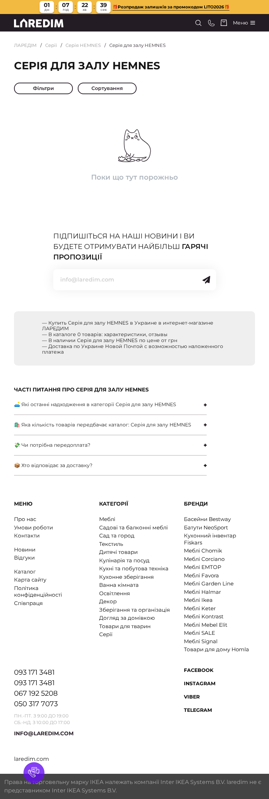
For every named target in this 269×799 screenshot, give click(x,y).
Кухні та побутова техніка (133, 568)
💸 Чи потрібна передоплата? (52, 445)
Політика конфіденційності (38, 591)
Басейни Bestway (207, 519)
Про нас (25, 519)
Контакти (27, 535)
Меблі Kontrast (203, 616)
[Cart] (224, 22)
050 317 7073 (36, 704)
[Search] (198, 23)
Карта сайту (30, 579)
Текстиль (111, 544)
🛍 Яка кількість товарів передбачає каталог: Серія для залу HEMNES (102, 425)
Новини (24, 549)
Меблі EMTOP (202, 567)
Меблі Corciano (204, 559)
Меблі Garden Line (209, 583)
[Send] (206, 280)
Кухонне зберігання (126, 577)
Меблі (107, 519)
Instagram (199, 683)
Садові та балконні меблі (133, 527)
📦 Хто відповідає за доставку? (53, 465)
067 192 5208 (36, 693)
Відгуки (24, 557)
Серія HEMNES (83, 45)
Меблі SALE (199, 633)
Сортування (107, 88)
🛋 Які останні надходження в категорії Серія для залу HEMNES (95, 404)
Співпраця (28, 603)
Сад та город (116, 535)
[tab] (110, 405)
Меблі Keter (200, 608)
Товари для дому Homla (216, 649)
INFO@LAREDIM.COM (44, 733)
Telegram (198, 710)
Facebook (198, 670)
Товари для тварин (125, 626)
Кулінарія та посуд (124, 560)
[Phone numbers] (211, 23)
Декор (108, 601)
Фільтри (43, 88)
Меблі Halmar (202, 592)
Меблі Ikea (198, 600)
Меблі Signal (201, 641)
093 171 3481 (34, 672)
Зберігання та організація (134, 609)
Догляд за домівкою (127, 617)
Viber (192, 697)
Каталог (25, 571)
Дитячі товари (118, 552)
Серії (51, 45)
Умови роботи (33, 527)
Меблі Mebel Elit (205, 624)
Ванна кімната (119, 585)
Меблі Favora (201, 575)
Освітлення (114, 593)
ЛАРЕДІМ (25, 45)
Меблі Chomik (203, 550)
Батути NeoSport (206, 527)
